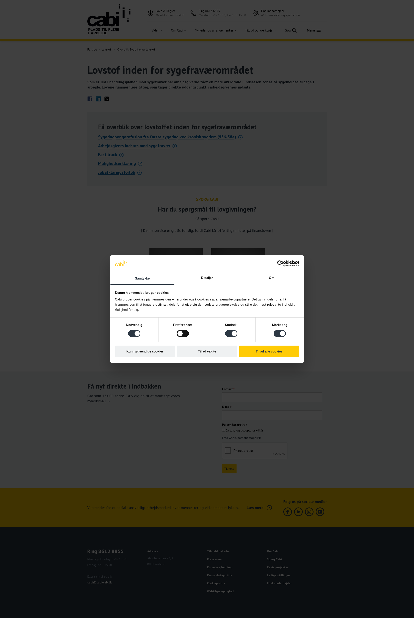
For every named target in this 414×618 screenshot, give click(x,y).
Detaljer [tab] (207, 278)
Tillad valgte (207, 351)
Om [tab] (271, 278)
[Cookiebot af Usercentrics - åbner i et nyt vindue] (280, 263)
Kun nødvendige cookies (145, 351)
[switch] (183, 333)
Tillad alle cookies (269, 351)
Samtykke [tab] (142, 278)
